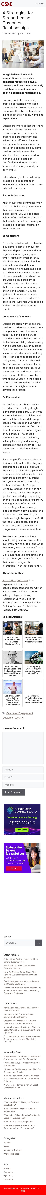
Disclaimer (8, 1179)
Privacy (7, 1168)
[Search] (38, 943)
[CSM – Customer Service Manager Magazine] (6, 3)
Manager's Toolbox (12, 1150)
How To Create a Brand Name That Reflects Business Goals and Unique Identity (20, 975)
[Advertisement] (23, 904)
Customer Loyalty (12, 717)
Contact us (9, 1172)
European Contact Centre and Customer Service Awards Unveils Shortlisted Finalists (22, 1039)
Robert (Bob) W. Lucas (15, 580)
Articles (7, 1142)
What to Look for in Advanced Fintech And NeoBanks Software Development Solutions (21, 1078)
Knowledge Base (11, 1154)
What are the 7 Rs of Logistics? (18, 1121)
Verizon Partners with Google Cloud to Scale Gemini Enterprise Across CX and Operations (22, 1030)
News (6, 1146)
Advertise (8, 1176)
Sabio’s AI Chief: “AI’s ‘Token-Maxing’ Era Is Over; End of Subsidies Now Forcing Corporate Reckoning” (22, 990)
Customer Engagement (19, 713)
